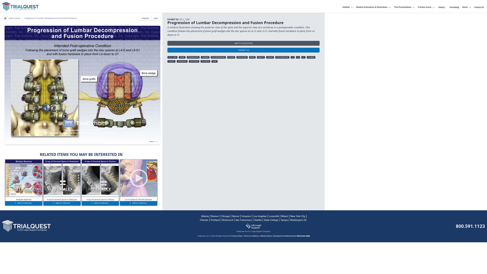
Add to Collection (243, 43)
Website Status (266, 236)
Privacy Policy (236, 236)
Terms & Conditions (251, 236)
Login (155, 18)
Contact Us (243, 50)
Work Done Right (303, 236)
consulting (454, 7)
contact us (479, 7)
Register (145, 18)
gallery (442, 7)
